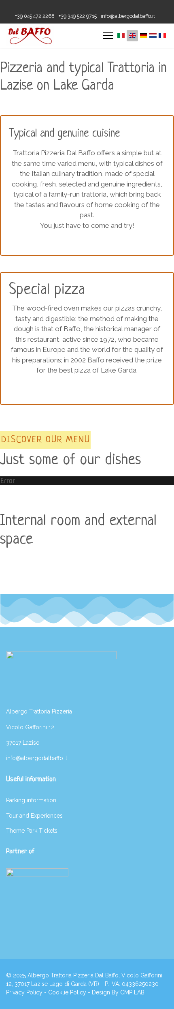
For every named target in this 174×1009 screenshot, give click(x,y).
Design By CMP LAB (118, 992)
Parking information (31, 800)
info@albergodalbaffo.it (128, 16)
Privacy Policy (24, 992)
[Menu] (108, 36)
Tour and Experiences (34, 815)
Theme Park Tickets (31, 830)
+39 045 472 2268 (35, 16)
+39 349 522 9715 (78, 16)
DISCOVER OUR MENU (45, 440)
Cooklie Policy (67, 992)
